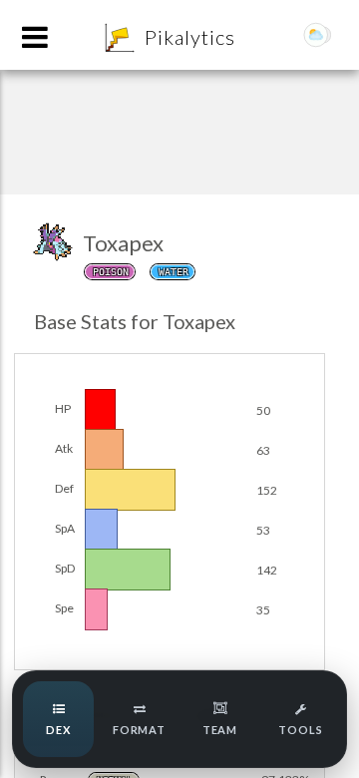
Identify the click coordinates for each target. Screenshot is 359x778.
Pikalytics (190, 37)
